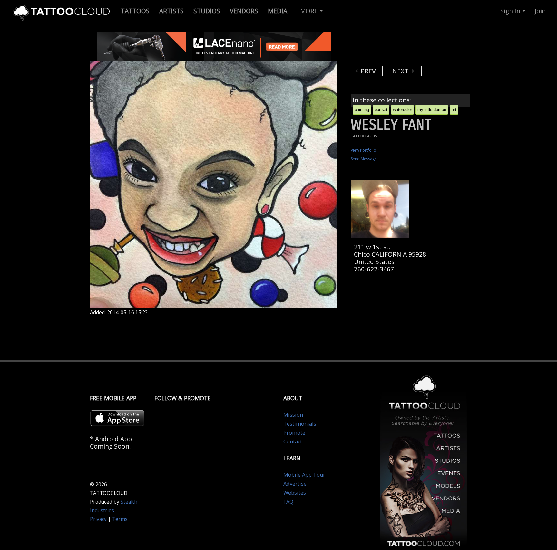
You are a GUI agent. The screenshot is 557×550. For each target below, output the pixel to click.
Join (540, 10)
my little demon (431, 109)
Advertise (295, 483)
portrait (381, 109)
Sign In (511, 10)
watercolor (402, 109)
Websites (294, 492)
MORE (309, 10)
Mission (293, 414)
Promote (294, 432)
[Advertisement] (399, 48)
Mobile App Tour (304, 474)
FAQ (288, 501)
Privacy (98, 519)
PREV (367, 71)
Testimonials (299, 423)
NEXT (401, 71)
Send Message (364, 159)
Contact (292, 441)
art (454, 109)
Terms (120, 519)
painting (362, 109)
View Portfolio (363, 150)
